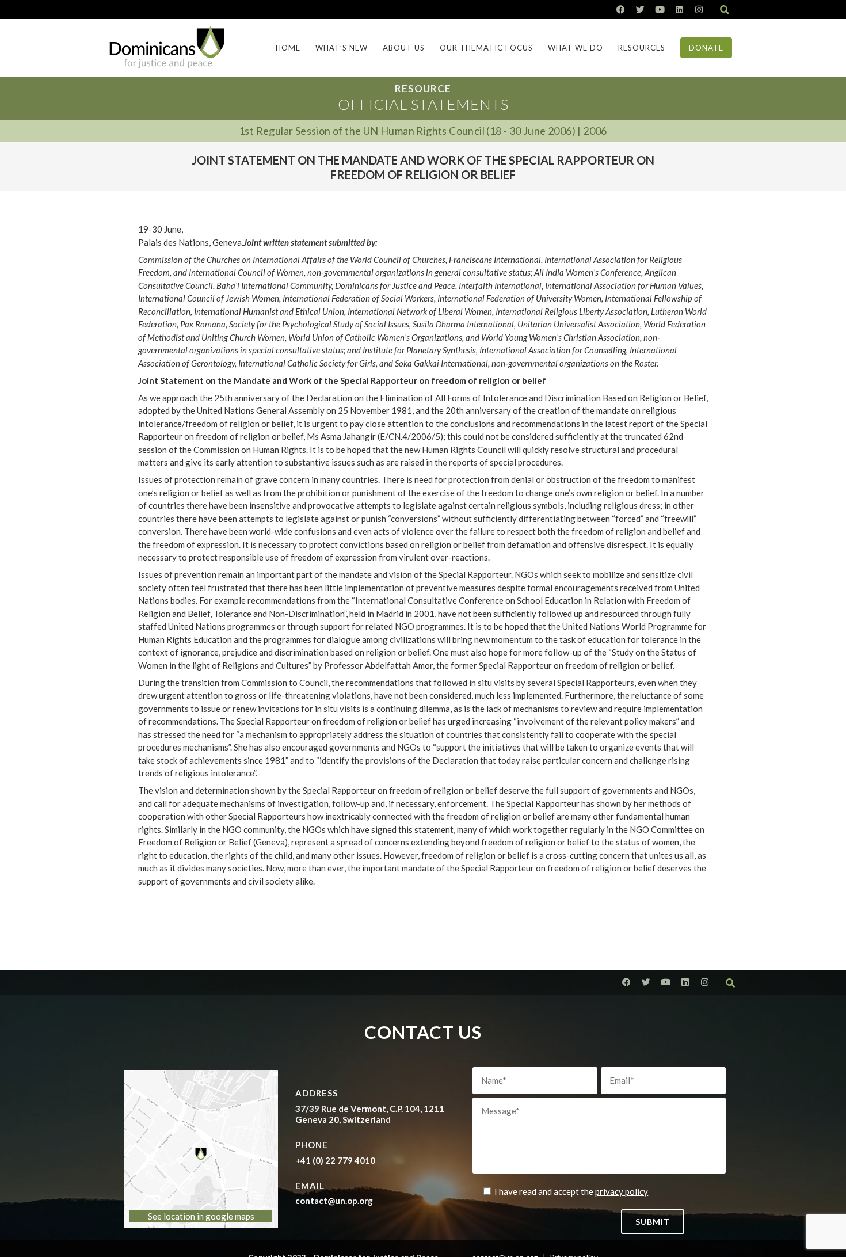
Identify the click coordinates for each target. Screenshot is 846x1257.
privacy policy (621, 1191)
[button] (724, 9)
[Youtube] (660, 9)
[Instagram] (699, 9)
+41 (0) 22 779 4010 (335, 1160)
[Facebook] (620, 9)
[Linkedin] (679, 9)
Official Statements (423, 104)
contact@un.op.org (334, 1200)
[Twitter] (640, 9)
